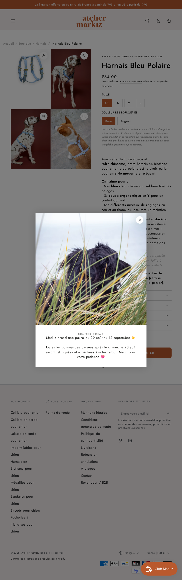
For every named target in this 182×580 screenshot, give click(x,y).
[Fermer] (139, 220)
